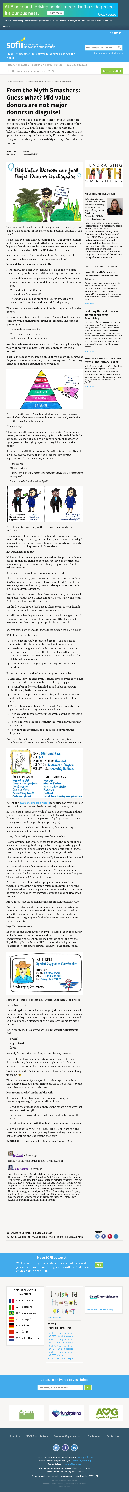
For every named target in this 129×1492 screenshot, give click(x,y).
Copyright (81, 1483)
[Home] (44, 43)
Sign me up (115, 33)
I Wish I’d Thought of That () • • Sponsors (60, 1334)
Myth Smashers (18, 1237)
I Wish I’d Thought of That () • (60, 1353)
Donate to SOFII (111, 71)
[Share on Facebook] (103, 1236)
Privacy (61, 1483)
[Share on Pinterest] (109, 1236)
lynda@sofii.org (85, 1457)
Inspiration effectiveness (46, 65)
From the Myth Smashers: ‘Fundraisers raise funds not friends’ (102, 275)
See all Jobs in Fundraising (100, 1309)
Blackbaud (57, 21)
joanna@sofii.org (72, 1463)
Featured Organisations (68, 1436)
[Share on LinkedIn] (116, 1236)
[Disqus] (44, 1189)
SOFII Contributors (37, 1436)
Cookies (54, 1483)
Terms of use (70, 1483)
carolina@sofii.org (82, 1460)
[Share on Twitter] (97, 1236)
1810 (68, 1487)
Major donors (55, 1237)
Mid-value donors (37, 1237)
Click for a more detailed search (107, 53)
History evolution (17, 65)
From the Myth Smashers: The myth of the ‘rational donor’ (103, 360)
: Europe (60, 1358)
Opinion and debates (63, 81)
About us (15, 1436)
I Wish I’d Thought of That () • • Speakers (60, 1347)
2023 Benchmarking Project (35, 802)
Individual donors (42, 1233)
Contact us (113, 1436)
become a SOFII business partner (97, 21)
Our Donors (94, 1436)
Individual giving (74, 1237)
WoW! (51, 71)
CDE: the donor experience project (26, 71)
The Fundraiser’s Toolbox (39, 81)
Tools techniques (76, 65)
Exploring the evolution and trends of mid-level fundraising (102, 314)
